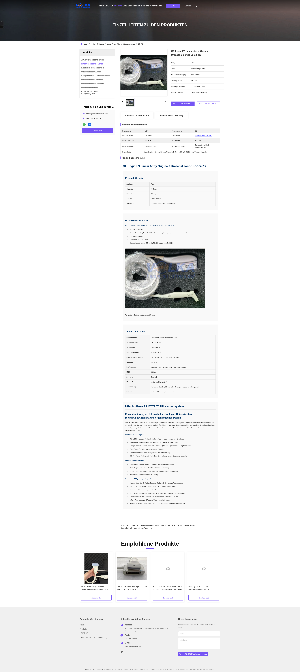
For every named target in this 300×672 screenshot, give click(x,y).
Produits (118, 6)
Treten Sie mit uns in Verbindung (147, 6)
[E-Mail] (90, 124)
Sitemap (100, 669)
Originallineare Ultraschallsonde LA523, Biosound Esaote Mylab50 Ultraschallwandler (202, 588)
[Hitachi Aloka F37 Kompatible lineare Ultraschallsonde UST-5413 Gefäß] (168, 568)
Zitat (173, 6)
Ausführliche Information (136, 115)
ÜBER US (109, 6)
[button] (84, 574)
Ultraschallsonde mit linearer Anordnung (182, 525)
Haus (101, 6)
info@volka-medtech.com (134, 646)
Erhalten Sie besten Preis (184, 104)
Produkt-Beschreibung (171, 115)
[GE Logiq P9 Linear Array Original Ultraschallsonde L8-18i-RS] (143, 72)
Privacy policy (90, 669)
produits (83, 629)
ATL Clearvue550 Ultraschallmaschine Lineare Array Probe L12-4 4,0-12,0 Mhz (131, 588)
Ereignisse (127, 6)
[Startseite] (83, 5)
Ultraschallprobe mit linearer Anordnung (147, 525)
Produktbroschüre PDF (203, 136)
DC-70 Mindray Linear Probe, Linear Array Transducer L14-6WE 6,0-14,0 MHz (96, 588)
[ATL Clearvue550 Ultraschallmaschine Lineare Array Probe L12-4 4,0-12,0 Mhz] (132, 568)
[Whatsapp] (84, 124)
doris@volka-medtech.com (97, 114)
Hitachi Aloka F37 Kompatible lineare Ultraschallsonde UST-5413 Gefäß (167, 588)
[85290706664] (122, 653)
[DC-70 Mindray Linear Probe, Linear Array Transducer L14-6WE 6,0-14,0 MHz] (96, 568)
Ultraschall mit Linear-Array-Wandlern (136, 528)
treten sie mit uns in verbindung (193, 654)
